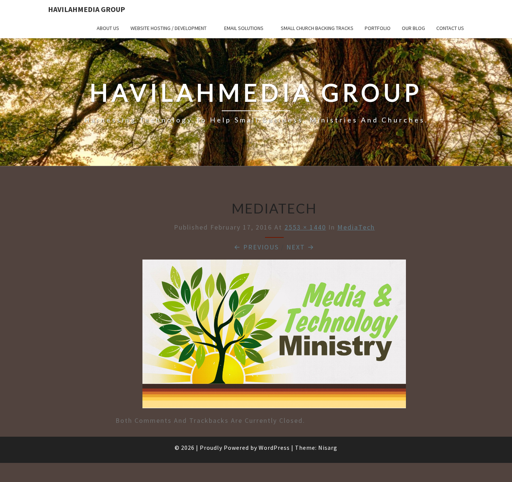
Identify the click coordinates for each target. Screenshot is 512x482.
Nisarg (327, 447)
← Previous (256, 247)
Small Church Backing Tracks (317, 28)
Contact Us (450, 28)
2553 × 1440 (305, 227)
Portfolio (378, 28)
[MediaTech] (274, 336)
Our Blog (413, 28)
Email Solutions (243, 28)
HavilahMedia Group (86, 9)
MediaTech (356, 227)
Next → (300, 247)
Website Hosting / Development (168, 28)
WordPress (274, 447)
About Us (108, 28)
